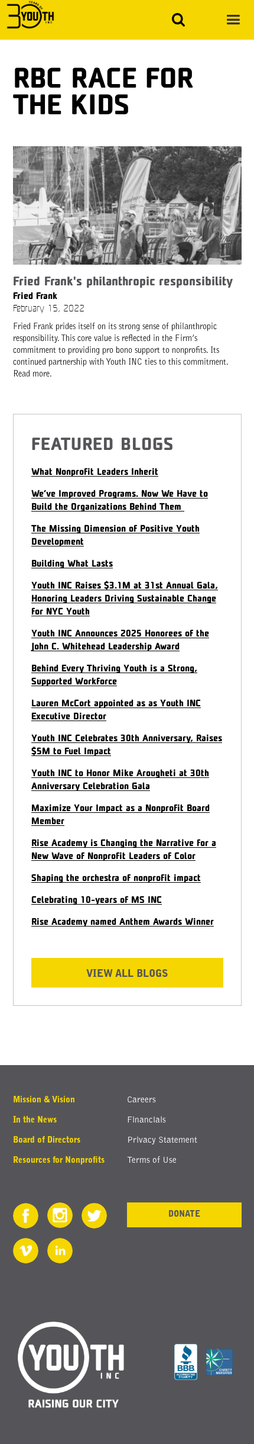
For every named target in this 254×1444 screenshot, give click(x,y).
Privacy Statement (162, 1140)
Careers (141, 1100)
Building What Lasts (72, 562)
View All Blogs (127, 974)
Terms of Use (152, 1160)
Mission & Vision (44, 1100)
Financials (146, 1120)
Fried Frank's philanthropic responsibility (123, 280)
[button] (233, 20)
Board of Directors (46, 1141)
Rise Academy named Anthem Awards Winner (122, 921)
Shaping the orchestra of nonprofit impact (116, 877)
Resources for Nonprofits (59, 1161)
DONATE (184, 1215)
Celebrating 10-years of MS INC (96, 899)
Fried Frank (35, 295)
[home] (27, 15)
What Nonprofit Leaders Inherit (94, 471)
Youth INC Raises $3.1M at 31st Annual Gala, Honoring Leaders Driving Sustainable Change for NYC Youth (124, 597)
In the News (35, 1121)
